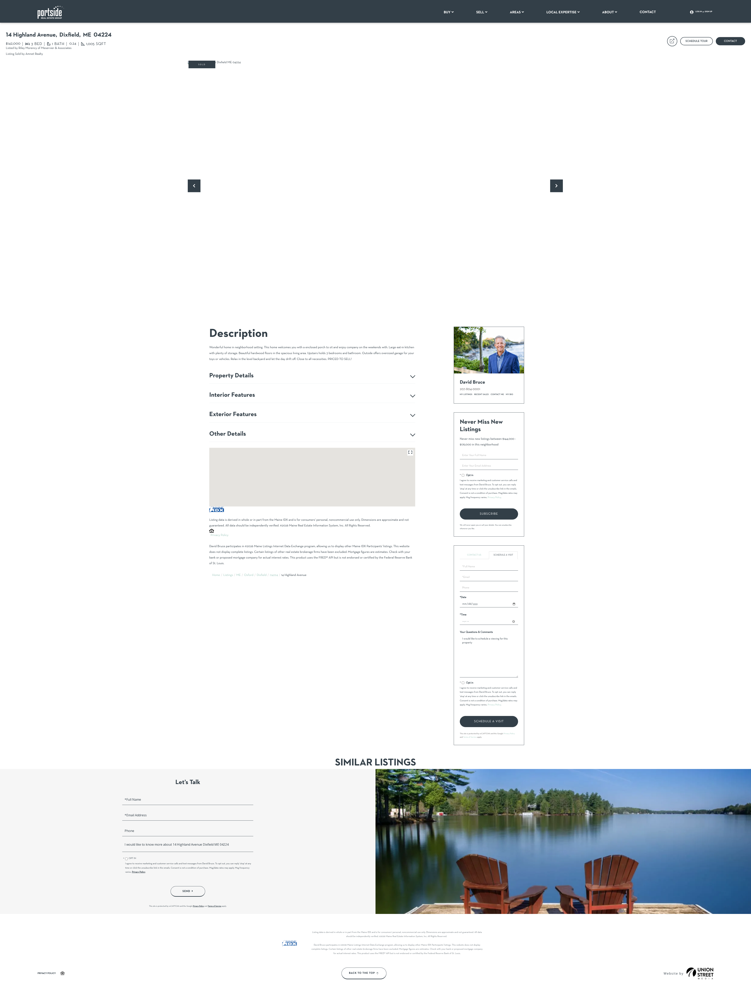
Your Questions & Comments (476, 632)
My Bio (509, 394)
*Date (463, 597)
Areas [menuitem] (515, 12)
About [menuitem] (608, 12)
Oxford (248, 575)
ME (238, 575)
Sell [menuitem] (480, 12)
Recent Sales (481, 394)
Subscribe (489, 514)
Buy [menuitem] (447, 12)
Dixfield (262, 575)
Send (186, 891)
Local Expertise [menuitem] (561, 12)
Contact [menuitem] (648, 12)
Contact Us (474, 555)
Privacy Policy (219, 535)
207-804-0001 (470, 389)
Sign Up (708, 12)
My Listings (466, 394)
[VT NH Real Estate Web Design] (699, 973)
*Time (463, 614)
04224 (274, 575)
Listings (228, 575)
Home (216, 575)
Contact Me (497, 394)
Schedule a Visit (503, 555)
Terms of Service (470, 737)
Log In (698, 12)
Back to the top (362, 973)
